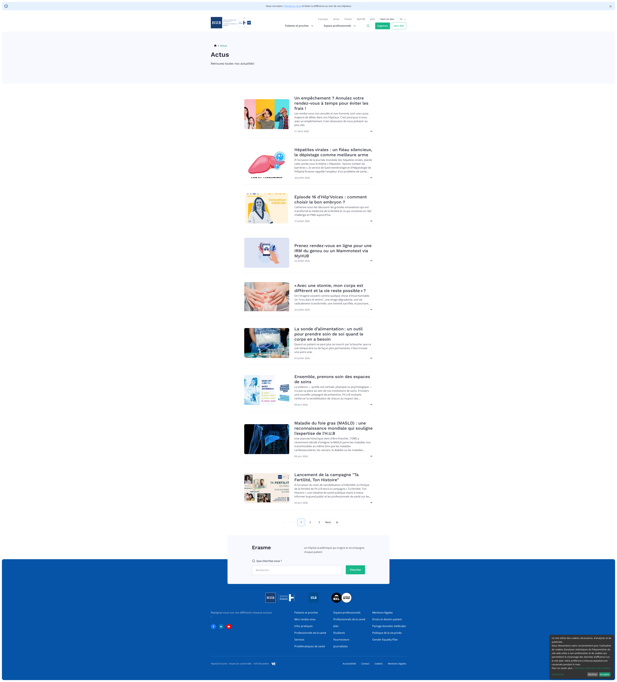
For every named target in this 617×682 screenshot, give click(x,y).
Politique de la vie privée (387, 633)
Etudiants (339, 633)
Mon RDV (399, 25)
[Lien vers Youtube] (228, 626)
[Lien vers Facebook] (213, 626)
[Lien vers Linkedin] (221, 626)
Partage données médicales (389, 626)
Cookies (379, 663)
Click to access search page (368, 26)
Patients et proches (306, 612)
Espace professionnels (347, 612)
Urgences (382, 25)
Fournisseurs (341, 639)
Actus (336, 19)
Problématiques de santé (309, 646)
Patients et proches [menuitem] (297, 25)
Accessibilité (349, 663)
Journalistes (340, 646)
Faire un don (387, 19)
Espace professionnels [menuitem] (337, 25)
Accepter (604, 674)
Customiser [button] (558, 674)
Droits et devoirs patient (387, 619)
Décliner (592, 674)
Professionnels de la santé (310, 633)
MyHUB (361, 19)
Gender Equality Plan (385, 639)
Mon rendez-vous (305, 619)
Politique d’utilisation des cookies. (592, 668)
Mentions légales (382, 612)
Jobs (372, 19)
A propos (323, 19)
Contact (365, 663)
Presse (348, 19)
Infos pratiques (303, 626)
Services (299, 639)
